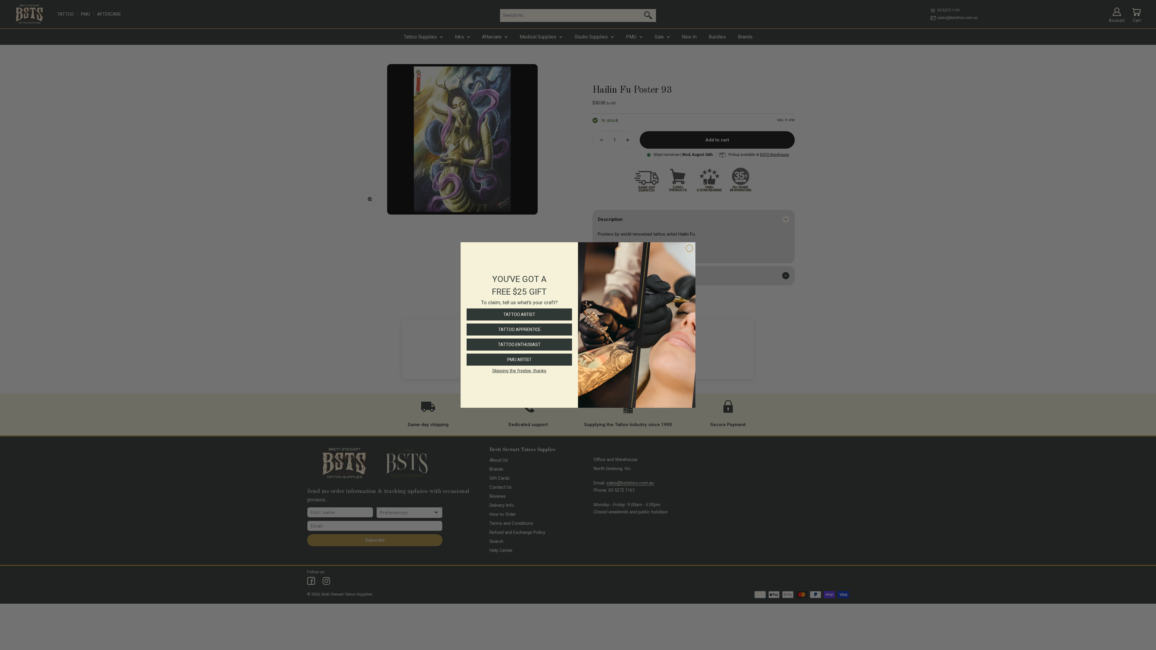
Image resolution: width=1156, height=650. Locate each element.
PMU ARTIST (519, 359)
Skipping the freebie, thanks (519, 371)
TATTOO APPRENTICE (519, 329)
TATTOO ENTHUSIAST (519, 344)
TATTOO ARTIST (519, 314)
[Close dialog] (689, 248)
